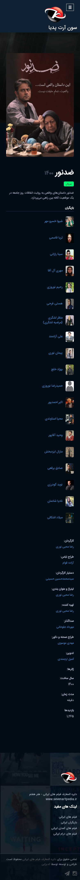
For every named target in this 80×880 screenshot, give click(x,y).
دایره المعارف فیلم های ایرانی (39, 859)
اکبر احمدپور (55, 402)
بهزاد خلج (57, 369)
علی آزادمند (56, 336)
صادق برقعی (55, 468)
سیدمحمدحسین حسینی (60, 579)
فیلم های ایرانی (68, 817)
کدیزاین (46, 864)
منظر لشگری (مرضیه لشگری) (53, 320)
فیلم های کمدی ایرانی (64, 828)
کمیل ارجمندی (66, 659)
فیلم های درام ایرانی (65, 833)
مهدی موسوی (66, 643)
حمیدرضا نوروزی (52, 386)
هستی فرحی (55, 303)
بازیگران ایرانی (69, 822)
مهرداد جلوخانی (65, 627)
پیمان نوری (55, 353)
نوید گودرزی (55, 484)
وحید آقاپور (55, 435)
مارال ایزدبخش (53, 452)
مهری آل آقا (55, 271)
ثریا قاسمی (56, 238)
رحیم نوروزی (55, 287)
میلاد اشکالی (55, 517)
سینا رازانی (56, 254)
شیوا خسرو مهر (54, 221)
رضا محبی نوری (65, 546)
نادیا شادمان (55, 501)
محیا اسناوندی (54, 419)
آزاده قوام (68, 562)
